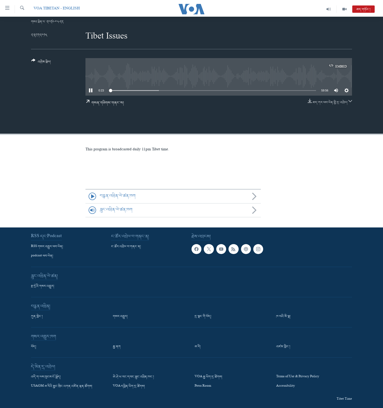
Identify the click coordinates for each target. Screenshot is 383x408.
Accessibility (285, 386)
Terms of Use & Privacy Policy (297, 377)
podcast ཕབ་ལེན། (42, 256)
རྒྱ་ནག (117, 346)
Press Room (203, 386)
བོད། (33, 346)
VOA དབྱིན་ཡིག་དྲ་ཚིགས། (129, 386)
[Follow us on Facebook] (196, 249)
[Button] (41, 63)
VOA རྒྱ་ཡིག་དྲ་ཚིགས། (208, 377)
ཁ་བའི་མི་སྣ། (283, 316)
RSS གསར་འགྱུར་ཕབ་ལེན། (47, 246)
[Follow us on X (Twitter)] (209, 249)
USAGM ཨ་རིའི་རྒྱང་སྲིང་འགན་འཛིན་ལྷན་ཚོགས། (61, 386)
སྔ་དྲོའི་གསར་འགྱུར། (42, 286)
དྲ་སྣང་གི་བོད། (203, 316)
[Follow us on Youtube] (221, 249)
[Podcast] (246, 249)
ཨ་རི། (198, 346)
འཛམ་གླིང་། (283, 346)
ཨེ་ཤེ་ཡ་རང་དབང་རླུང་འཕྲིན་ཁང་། (133, 377)
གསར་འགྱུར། (120, 316)
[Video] (344, 9)
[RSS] (233, 249)
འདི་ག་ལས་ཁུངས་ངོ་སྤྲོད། (46, 377)
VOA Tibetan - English (57, 9)
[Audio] (329, 9)
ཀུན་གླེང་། (37, 316)
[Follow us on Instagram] (258, 249)
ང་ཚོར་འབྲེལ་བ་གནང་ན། (126, 246)
